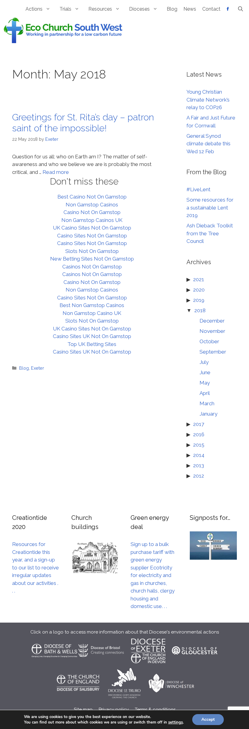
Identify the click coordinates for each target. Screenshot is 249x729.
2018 (200, 310)
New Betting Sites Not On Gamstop (92, 259)
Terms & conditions (155, 709)
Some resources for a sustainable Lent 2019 (210, 207)
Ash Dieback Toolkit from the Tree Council (209, 233)
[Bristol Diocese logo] (101, 664)
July (204, 362)
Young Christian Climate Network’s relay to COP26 (208, 99)
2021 (198, 279)
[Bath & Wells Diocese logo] (54, 664)
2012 (198, 476)
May (205, 383)
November (212, 331)
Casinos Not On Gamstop (92, 267)
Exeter (37, 368)
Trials (65, 9)
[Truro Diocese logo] (125, 697)
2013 (198, 465)
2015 (198, 445)
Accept (208, 719)
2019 (198, 300)
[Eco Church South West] (63, 30)
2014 (198, 455)
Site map (83, 709)
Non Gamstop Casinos (92, 205)
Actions (34, 9)
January (208, 414)
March (207, 403)
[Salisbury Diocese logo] (78, 697)
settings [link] (175, 722)
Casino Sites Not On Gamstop (92, 236)
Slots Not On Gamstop (92, 251)
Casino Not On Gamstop (92, 212)
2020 (199, 290)
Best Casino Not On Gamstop (92, 197)
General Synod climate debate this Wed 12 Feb (208, 143)
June (205, 372)
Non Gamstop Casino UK (92, 313)
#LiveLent (198, 189)
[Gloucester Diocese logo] (194, 664)
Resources (100, 9)
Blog (172, 9)
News (189, 9)
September (213, 352)
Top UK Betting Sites (91, 344)
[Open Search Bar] (240, 9)
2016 (198, 434)
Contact (211, 9)
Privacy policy (114, 709)
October (209, 341)
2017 (198, 424)
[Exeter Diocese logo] (148, 664)
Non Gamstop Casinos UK (91, 220)
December (212, 321)
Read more (56, 172)
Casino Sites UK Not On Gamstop (92, 336)
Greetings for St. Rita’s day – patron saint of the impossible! (83, 122)
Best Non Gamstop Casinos (92, 305)
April (205, 393)
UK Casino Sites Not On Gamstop (92, 228)
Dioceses (139, 9)
